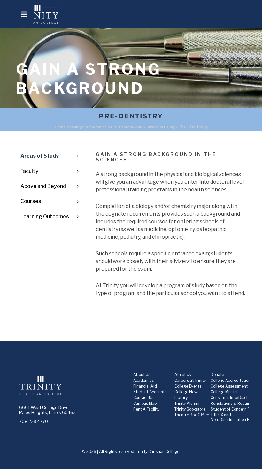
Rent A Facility (146, 409)
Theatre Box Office (191, 414)
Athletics (182, 374)
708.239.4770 (33, 421)
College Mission (225, 391)
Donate (217, 374)
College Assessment (229, 386)
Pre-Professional (127, 127)
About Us (141, 374)
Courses (30, 201)
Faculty (29, 171)
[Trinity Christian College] (139, 14)
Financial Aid (145, 386)
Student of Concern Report (235, 409)
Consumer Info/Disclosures (235, 397)
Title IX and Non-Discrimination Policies (236, 417)
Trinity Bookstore (189, 409)
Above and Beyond (43, 186)
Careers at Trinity (190, 380)
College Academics (88, 127)
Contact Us (143, 397)
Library (181, 397)
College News (186, 391)
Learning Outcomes (44, 216)
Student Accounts (149, 391)
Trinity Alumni (186, 403)
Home (60, 127)
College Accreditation (230, 380)
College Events (187, 386)
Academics (143, 380)
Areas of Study (161, 127)
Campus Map (145, 403)
